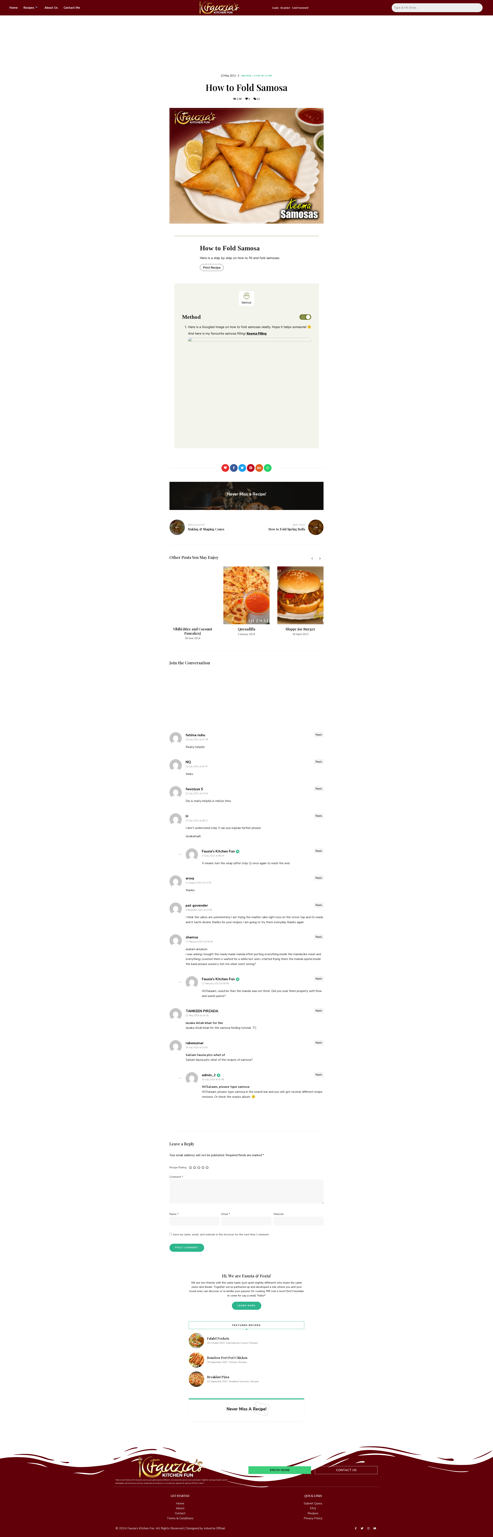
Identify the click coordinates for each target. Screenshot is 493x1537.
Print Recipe (212, 267)
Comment (176, 1177)
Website (278, 1214)
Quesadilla (246, 629)
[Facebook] (234, 468)
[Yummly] (259, 468)
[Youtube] (374, 1528)
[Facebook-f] (355, 1528)
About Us (51, 8)
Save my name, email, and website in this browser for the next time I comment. (221, 1234)
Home (13, 8)
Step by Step (263, 75)
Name (174, 1214)
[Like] (225, 468)
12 (258, 99)
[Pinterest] (251, 468)
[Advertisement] (246, 44)
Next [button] (320, 558)
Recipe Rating (177, 1167)
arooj (190, 878)
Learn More (247, 1305)
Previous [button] (312, 558)
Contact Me (72, 8)
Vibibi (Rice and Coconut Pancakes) (192, 631)
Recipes (28, 8)
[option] (192, 603)
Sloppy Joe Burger (300, 629)
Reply (319, 734)
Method (246, 302)
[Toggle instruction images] (305, 317)
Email (225, 1214)
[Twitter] (242, 468)
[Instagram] (368, 1528)
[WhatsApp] (268, 468)
